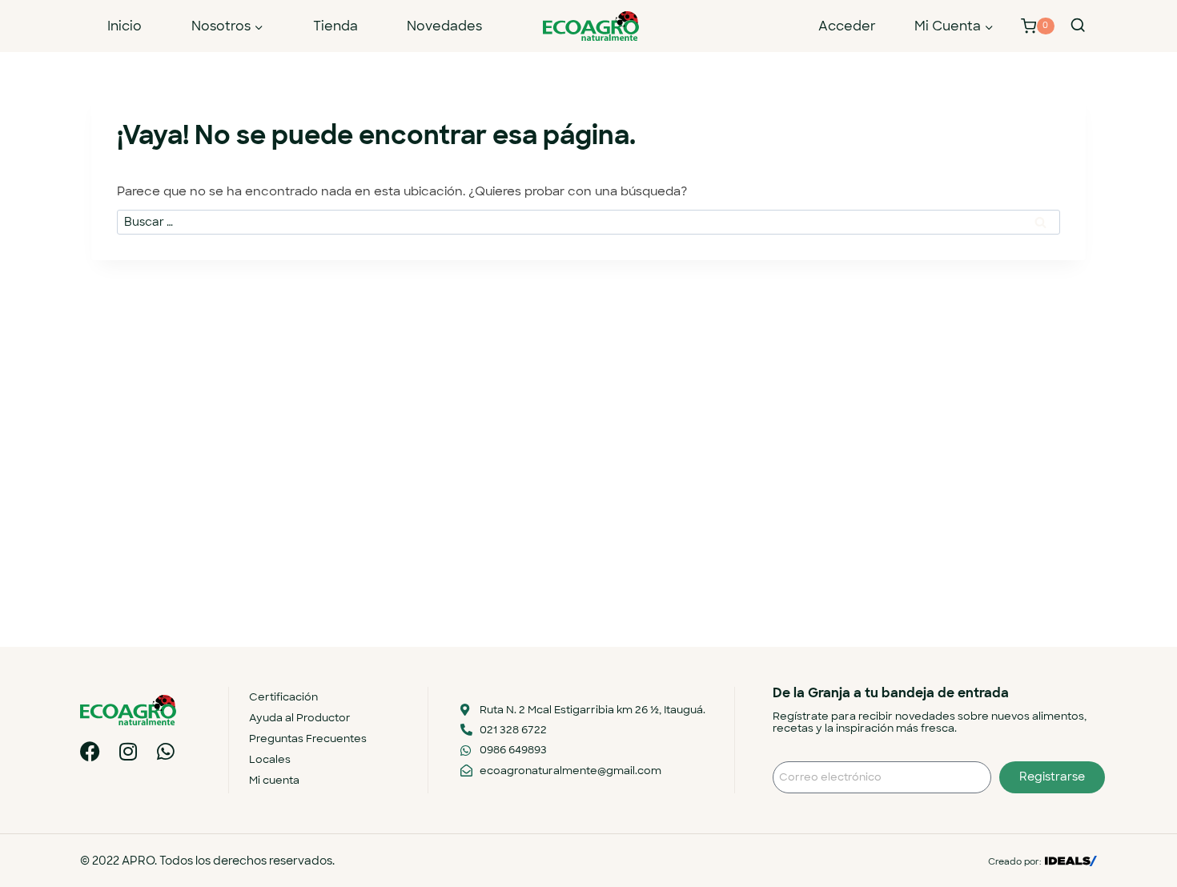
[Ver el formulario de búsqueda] (1078, 25)
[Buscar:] (588, 222)
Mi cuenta (274, 780)
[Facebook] (90, 751)
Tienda (335, 26)
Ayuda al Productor (300, 717)
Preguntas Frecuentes (308, 738)
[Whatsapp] (165, 751)
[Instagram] (128, 751)
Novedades (444, 26)
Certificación (283, 697)
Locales (270, 759)
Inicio (124, 26)
